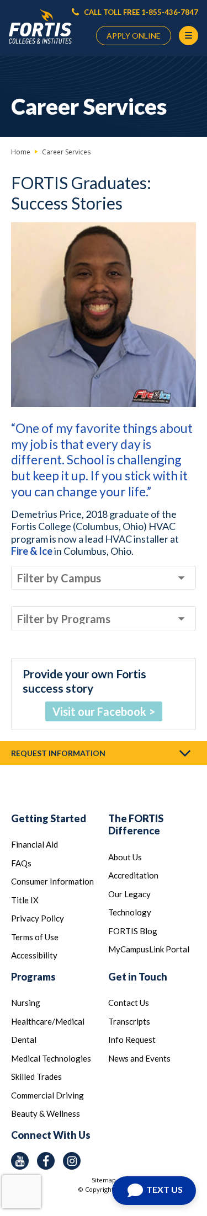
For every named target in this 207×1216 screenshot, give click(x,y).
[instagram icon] (72, 1161)
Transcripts (129, 1021)
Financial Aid (34, 844)
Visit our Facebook (99, 711)
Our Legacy (129, 894)
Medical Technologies (51, 1058)
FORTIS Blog (132, 931)
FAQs (21, 863)
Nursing (25, 1003)
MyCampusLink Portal (148, 949)
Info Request (132, 1039)
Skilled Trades (36, 1076)
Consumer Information (52, 881)
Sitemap (104, 1180)
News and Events (139, 1058)
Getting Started (48, 818)
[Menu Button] (188, 35)
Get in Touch (137, 977)
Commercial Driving (47, 1095)
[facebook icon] (46, 1161)
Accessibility (34, 955)
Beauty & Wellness (45, 1113)
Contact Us (128, 1003)
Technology (129, 912)
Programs (33, 977)
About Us (125, 857)
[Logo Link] (40, 27)
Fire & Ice (31, 551)
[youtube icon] (20, 1161)
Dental (23, 1039)
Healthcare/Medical (47, 1021)
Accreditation (133, 875)
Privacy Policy (37, 918)
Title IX (25, 900)
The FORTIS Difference (135, 824)
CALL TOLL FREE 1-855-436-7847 (140, 12)
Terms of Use (35, 937)
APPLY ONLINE (134, 35)
